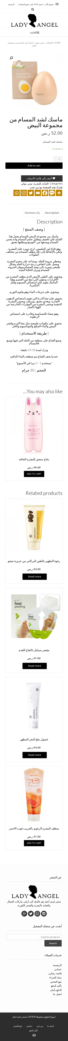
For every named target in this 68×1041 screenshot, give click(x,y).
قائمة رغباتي (55, 973)
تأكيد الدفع (56, 985)
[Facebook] (45, 193)
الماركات (49, 42)
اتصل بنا (57, 994)
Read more (34, 576)
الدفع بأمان (56, 990)
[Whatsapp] (16, 193)
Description (52, 212)
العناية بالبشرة (41, 183)
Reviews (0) (32, 212)
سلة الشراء (55, 977)
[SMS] (52, 193)
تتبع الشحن (56, 981)
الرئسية (11, 4)
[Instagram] (23, 193)
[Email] (38, 193)
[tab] (52, 212)
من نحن (40, 1026)
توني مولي (39, 42)
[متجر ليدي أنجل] (34, 20)
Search (53, 943)
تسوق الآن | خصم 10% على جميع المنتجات (36, 4)
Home (57, 42)
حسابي (58, 969)
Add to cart (34, 165)
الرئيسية (57, 965)
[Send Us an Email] (57, 4)
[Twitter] (31, 193)
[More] (59, 193)
